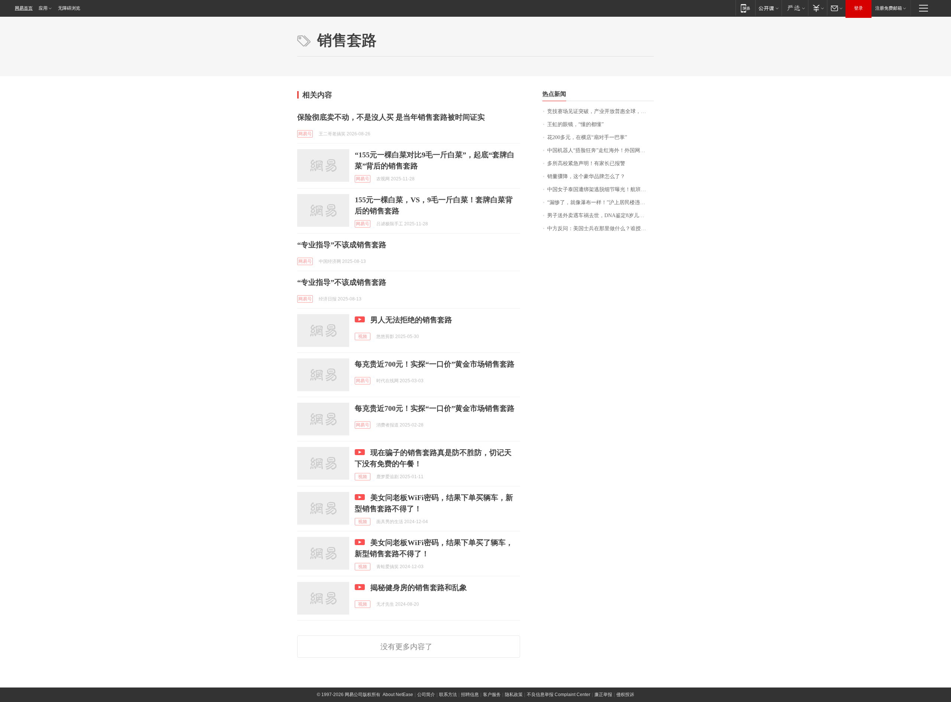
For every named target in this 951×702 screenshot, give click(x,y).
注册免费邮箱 (888, 8)
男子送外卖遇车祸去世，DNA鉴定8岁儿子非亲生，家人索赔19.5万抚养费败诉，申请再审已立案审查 (600, 215)
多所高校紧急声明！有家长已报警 (586, 163)
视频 (362, 336)
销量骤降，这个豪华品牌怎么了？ (586, 176)
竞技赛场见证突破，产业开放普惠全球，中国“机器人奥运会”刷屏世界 (600, 111)
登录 (858, 8)
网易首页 (24, 8)
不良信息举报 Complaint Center (558, 694)
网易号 (305, 133)
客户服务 (492, 694)
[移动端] (745, 8)
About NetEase (398, 694)
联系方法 (448, 694)
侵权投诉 (625, 694)
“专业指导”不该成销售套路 (341, 245)
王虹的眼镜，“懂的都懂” (575, 124)
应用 (43, 8)
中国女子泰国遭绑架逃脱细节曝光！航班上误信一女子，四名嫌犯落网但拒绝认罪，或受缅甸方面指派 (600, 189)
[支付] (817, 8)
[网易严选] (795, 8)
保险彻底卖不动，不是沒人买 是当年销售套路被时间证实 (391, 117)
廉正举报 (603, 694)
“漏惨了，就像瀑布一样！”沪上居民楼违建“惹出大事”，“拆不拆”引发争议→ (600, 202)
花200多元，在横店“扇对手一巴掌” (587, 137)
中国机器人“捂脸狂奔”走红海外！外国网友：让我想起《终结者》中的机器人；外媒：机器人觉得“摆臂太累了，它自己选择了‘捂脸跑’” (600, 150)
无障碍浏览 (69, 8)
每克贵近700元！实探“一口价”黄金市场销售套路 (435, 364)
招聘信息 (470, 694)
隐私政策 (514, 694)
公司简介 (426, 694)
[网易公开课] (768, 8)
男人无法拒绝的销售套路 (411, 320)
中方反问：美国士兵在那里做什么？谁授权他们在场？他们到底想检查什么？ (600, 228)
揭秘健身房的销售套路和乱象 (418, 587)
